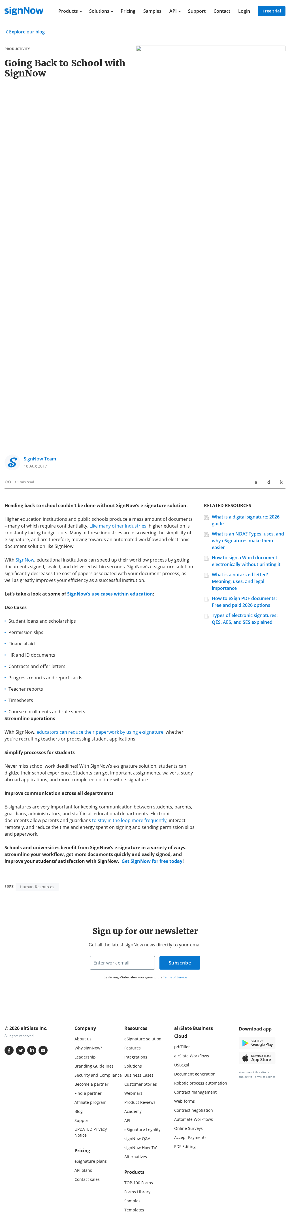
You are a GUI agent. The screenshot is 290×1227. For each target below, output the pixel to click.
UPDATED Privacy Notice (90, 1132)
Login (244, 11)
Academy (133, 1111)
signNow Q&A (137, 1138)
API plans (83, 1170)
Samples (152, 11)
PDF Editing (185, 1146)
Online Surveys (188, 1128)
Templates (134, 1210)
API (173, 11)
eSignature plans (90, 1161)
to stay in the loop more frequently (129, 820)
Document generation (195, 1074)
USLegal (181, 1065)
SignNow (25, 560)
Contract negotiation (193, 1110)
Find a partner (88, 1093)
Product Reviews (139, 1102)
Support (197, 11)
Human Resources (37, 886)
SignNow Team (40, 459)
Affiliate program (90, 1102)
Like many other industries (117, 526)
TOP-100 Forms (138, 1182)
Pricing (128, 11)
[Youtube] (43, 1050)
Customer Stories (140, 1084)
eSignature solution (142, 1039)
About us (82, 1039)
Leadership (85, 1057)
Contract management (195, 1092)
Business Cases (138, 1075)
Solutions (99, 11)
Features (132, 1048)
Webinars (133, 1093)
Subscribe (180, 963)
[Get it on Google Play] (257, 1042)
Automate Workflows (193, 1119)
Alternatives (135, 1156)
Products (68, 11)
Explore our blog (27, 32)
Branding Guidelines (94, 1066)
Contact (222, 11)
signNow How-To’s (141, 1147)
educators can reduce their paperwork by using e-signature (100, 732)
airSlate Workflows (191, 1056)
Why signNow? (88, 1048)
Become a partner (91, 1084)
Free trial (272, 11)
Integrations (135, 1057)
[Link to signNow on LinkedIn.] (31, 1050)
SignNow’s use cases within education (110, 594)
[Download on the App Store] (257, 1057)
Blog (78, 1111)
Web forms (184, 1101)
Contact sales (87, 1179)
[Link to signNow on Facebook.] (9, 1050)
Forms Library (137, 1191)
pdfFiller (182, 1046)
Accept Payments (190, 1137)
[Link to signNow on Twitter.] (20, 1050)
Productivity (17, 48)
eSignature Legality (142, 1129)
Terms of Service (175, 977)
